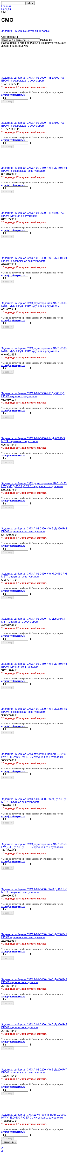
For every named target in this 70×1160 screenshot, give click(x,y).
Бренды (6, 9)
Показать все (9, 1142)
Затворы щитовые (38, 31)
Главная (6, 6)
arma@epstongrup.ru (13, 94)
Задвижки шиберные (14, 31)
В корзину (7, 101)
